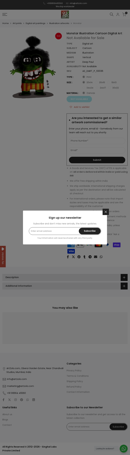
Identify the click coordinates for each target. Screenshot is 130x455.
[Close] (106, 212)
